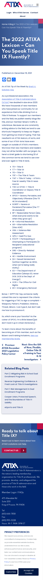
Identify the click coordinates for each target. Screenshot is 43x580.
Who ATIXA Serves (21, 12)
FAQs (21, 492)
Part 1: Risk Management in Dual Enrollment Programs (19, 390)
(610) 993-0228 (9, 520)
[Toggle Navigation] (37, 5)
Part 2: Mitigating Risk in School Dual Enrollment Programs (21, 375)
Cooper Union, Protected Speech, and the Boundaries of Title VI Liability (20, 399)
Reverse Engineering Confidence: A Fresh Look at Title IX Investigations (21, 383)
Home (4, 24)
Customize (11, 571)
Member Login (9, 492)
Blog (11, 24)
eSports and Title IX (14, 407)
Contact (34, 12)
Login (9, 12)
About (22, 16)
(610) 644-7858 (9, 514)
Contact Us (11, 450)
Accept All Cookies (28, 572)
